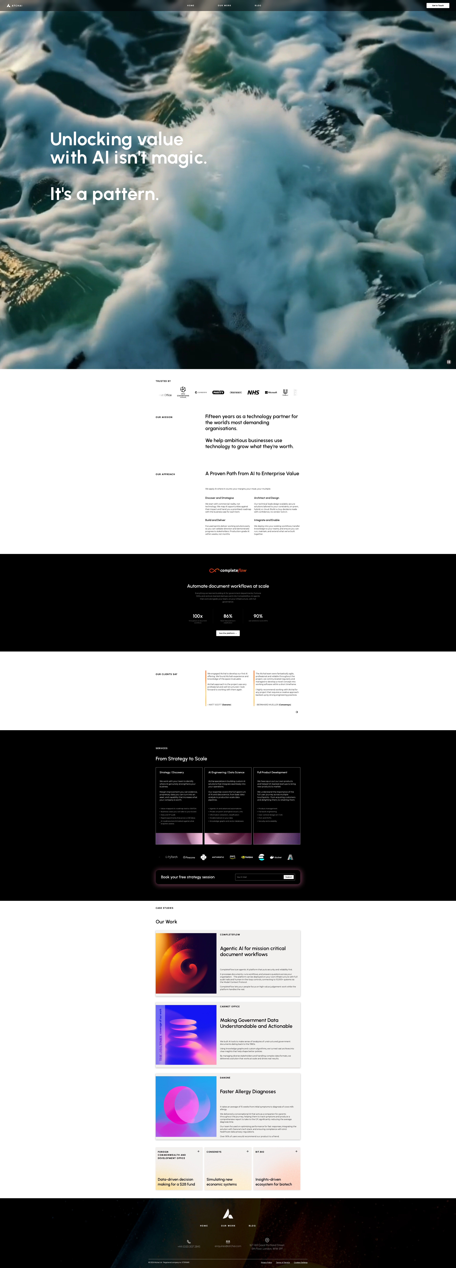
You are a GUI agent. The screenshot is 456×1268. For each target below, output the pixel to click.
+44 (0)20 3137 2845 (189, 1246)
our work (224, 5)
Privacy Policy (266, 1262)
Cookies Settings (301, 1262)
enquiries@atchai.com (228, 1246)
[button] (296, 712)
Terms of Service (283, 1262)
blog (252, 1225)
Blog (258, 5)
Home (204, 1225)
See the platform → (228, 633)
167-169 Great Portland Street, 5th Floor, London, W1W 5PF (267, 1246)
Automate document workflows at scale (228, 586)
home (191, 5)
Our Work (228, 1225)
